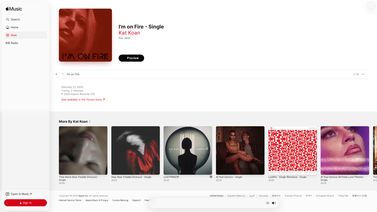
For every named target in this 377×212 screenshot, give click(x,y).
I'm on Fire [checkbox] (73, 74)
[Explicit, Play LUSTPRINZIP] (168, 170)
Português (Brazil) (325, 196)
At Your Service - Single (230, 127)
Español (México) (236, 196)
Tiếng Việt (343, 196)
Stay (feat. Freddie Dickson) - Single (133, 127)
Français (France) (293, 196)
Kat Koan (129, 33)
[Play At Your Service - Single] (221, 170)
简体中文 (276, 196)
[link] (75, 121)
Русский (263, 196)
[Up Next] (267, 203)
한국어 (309, 196)
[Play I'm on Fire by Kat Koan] (63, 74)
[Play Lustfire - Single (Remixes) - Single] (273, 170)
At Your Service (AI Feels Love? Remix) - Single (344, 129)
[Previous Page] (55, 150)
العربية (252, 196)
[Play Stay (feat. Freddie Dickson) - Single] (116, 170)
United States (216, 196)
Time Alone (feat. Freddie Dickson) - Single (81, 129)
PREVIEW (354, 74)
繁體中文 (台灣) (359, 196)
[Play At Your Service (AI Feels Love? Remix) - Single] (326, 170)
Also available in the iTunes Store (81, 99)
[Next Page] (373, 150)
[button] (25, 19)
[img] (14, 9)
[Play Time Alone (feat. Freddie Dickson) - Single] (64, 170)
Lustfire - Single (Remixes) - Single (289, 127)
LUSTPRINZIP (171, 127)
